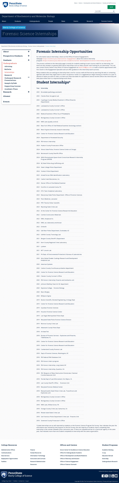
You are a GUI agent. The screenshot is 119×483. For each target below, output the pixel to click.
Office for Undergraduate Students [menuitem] (71, 453)
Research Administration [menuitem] (37, 461)
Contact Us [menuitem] (21, 481)
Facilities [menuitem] (3, 461)
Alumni (6, 96)
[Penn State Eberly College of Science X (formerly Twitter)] (106, 476)
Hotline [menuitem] (15, 481)
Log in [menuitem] (27, 481)
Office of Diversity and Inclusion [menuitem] (69, 458)
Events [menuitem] (80, 3)
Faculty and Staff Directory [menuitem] (109, 3)
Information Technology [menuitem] (37, 456)
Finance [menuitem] (32, 450)
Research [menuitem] (90, 21)
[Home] (15, 3)
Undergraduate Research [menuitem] (109, 461)
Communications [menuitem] (6, 453)
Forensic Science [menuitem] (106, 21)
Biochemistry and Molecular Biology (28, 16)
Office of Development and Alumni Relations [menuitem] (73, 456)
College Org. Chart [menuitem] (6, 481)
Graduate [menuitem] (18, 21)
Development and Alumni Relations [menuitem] (92, 3)
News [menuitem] (75, 3)
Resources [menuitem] (33, 464)
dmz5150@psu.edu (85, 67)
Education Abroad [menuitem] (107, 456)
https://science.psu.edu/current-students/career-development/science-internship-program (77, 61)
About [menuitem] (4, 21)
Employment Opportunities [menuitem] (9, 458)
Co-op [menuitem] (104, 453)
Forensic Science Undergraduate (36, 46)
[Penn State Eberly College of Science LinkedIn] (113, 476)
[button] (111, 7)
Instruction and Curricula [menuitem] (37, 458)
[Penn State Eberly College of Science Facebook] (103, 476)
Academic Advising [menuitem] (107, 450)
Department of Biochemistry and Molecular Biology (14, 46)
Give (111, 7)
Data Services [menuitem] (5, 456)
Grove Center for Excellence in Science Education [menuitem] (75, 450)
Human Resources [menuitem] (35, 453)
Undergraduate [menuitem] (35, 21)
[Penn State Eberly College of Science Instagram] (109, 476)
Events (6, 101)
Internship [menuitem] (105, 458)
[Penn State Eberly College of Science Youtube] (116, 476)
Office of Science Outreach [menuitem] (68, 464)
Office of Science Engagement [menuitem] (69, 461)
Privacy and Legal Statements (110, 481)
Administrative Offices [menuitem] (8, 450)
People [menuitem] (50, 21)
